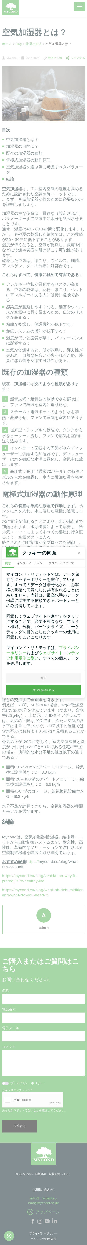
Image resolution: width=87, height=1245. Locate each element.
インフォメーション (29, 563)
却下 (43, 678)
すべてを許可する (43, 690)
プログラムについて (61, 563)
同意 (8, 563)
